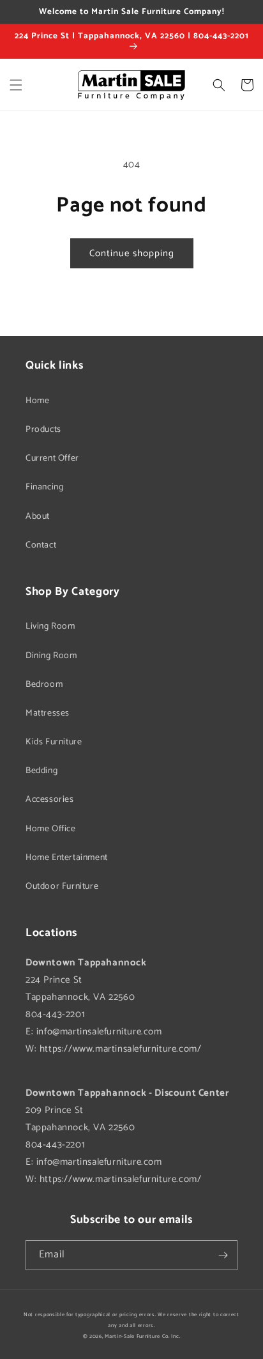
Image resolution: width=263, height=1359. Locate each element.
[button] (16, 85)
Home (37, 401)
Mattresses (48, 713)
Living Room (50, 626)
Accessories (50, 799)
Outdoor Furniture (62, 886)
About (38, 516)
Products (43, 429)
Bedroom (44, 684)
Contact (41, 545)
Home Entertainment (67, 857)
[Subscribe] (223, 1255)
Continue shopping (131, 253)
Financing (44, 487)
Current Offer (52, 458)
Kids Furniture (54, 742)
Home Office (51, 829)
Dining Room (51, 656)
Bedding (41, 771)
